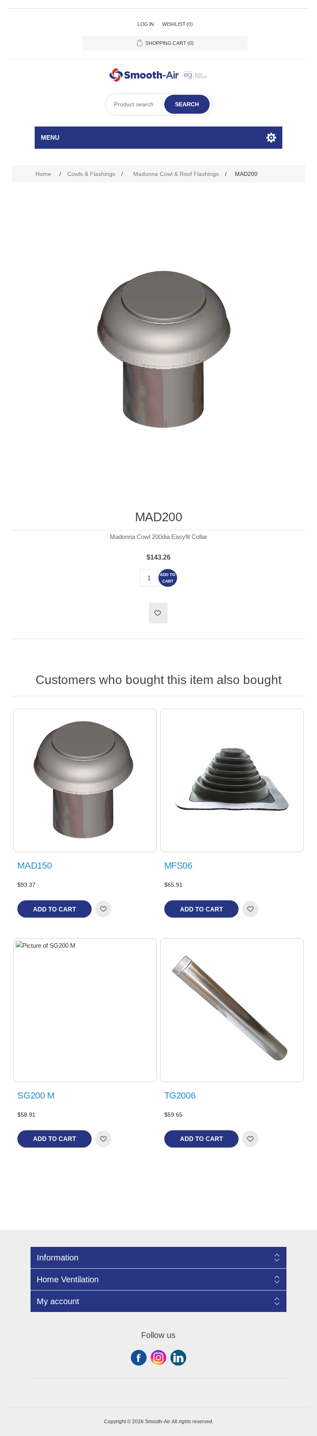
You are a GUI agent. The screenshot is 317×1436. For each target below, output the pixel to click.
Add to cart (167, 577)
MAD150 (34, 865)
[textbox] (159, 104)
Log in (145, 24)
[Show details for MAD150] (85, 780)
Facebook (139, 1358)
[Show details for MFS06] (232, 780)
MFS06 (178, 865)
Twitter (158, 1358)
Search (187, 104)
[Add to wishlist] (103, 909)
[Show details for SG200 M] (85, 1010)
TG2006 (180, 1095)
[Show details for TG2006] (232, 1010)
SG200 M (35, 1095)
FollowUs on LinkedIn (178, 1358)
